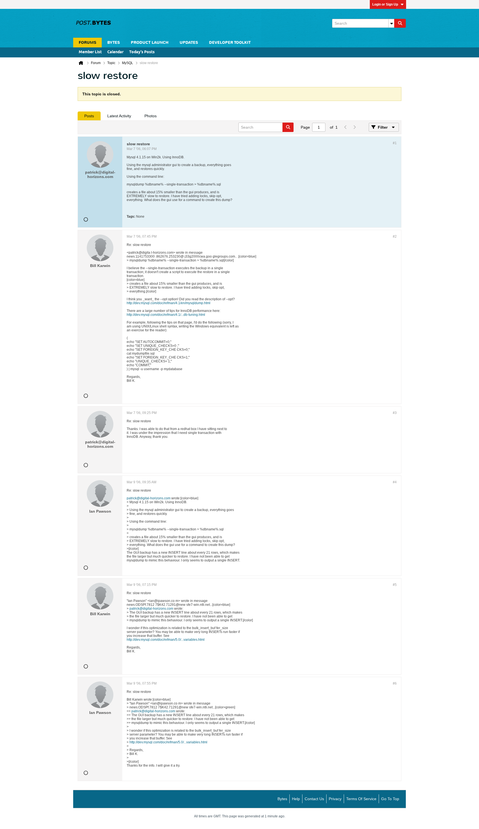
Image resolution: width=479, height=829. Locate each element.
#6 (395, 683)
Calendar (115, 52)
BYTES (113, 42)
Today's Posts (142, 52)
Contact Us (314, 799)
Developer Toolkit (230, 42)
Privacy (335, 799)
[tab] (89, 115)
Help (296, 799)
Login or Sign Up (385, 4)
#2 (395, 236)
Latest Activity (119, 116)
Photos (150, 116)
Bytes (282, 799)
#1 (395, 143)
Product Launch (150, 42)
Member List (90, 52)
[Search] (400, 23)
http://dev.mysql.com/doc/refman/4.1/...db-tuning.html (166, 315)
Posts (89, 116)
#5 (395, 585)
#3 (395, 413)
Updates (189, 42)
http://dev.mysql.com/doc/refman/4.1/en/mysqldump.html (168, 303)
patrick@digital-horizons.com (148, 498)
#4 (395, 482)
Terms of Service (361, 799)
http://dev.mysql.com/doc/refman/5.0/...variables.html (166, 640)
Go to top (390, 799)
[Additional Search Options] (391, 23)
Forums (87, 42)
